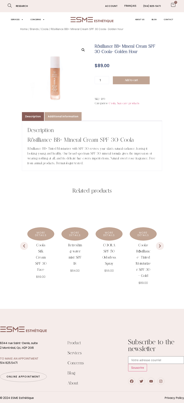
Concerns (35, 19)
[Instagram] (160, 381)
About (73, 383)
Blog (154, 19)
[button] (83, 50)
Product (74, 343)
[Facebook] (131, 381)
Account (111, 6)
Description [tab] (33, 116)
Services (15, 19)
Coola (44, 29)
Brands (34, 29)
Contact (168, 19)
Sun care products (128, 103)
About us (139, 19)
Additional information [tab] (63, 116)
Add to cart (131, 80)
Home (24, 29)
